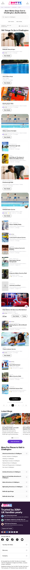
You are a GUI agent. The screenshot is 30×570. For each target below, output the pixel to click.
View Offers (19, 21)
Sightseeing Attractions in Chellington (12, 486)
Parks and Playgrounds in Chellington (11, 465)
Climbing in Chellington (8, 458)
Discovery (5, 550)
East (2, 7)
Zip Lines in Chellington (8, 467)
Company (5, 555)
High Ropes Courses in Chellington (11, 460)
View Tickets (11, 21)
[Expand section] (26, 472)
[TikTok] (12, 539)
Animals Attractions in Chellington (11, 472)
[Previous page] (4, 405)
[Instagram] (17, 539)
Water (19, 7)
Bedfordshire (7, 7)
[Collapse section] (26, 453)
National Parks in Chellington (9, 463)
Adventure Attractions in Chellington (12, 453)
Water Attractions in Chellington (10, 482)
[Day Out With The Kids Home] (15, 3)
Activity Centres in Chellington (10, 456)
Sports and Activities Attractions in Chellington (11, 477)
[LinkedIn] (7, 539)
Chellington (14, 7)
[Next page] (26, 405)
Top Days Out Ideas (7, 544)
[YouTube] (22, 539)
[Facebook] (2, 539)
